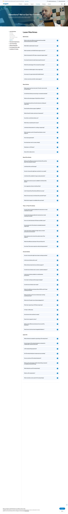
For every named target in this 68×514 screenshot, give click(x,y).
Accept (62, 508)
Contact (49, 4)
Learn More (27, 1)
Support (32, 4)
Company (44, 4)
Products (20, 4)
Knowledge (38, 4)
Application (26, 4)
